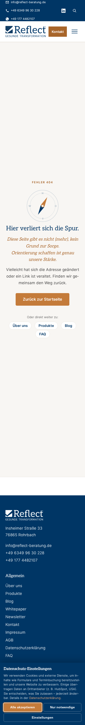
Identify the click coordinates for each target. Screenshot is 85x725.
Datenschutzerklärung (25, 648)
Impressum (15, 632)
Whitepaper (15, 609)
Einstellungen (42, 717)
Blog (68, 325)
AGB (9, 640)
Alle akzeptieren (22, 707)
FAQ (42, 334)
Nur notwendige (62, 707)
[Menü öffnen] (75, 31)
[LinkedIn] (63, 11)
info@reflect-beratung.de (28, 2)
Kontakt (58, 32)
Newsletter (15, 617)
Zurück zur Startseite (42, 299)
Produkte (46, 325)
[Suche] (75, 11)
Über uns (20, 325)
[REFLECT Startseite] (25, 31)
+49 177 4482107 (23, 19)
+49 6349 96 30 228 (25, 10)
